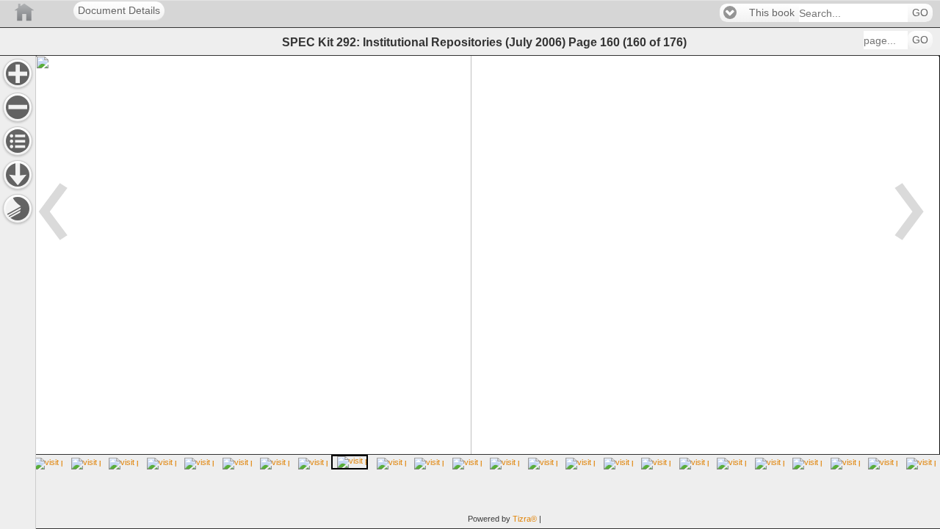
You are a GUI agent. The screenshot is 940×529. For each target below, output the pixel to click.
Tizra (525, 518)
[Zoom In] (17, 73)
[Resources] (17, 175)
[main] (487, 292)
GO (920, 13)
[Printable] (17, 208)
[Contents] (17, 141)
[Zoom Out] (17, 107)
